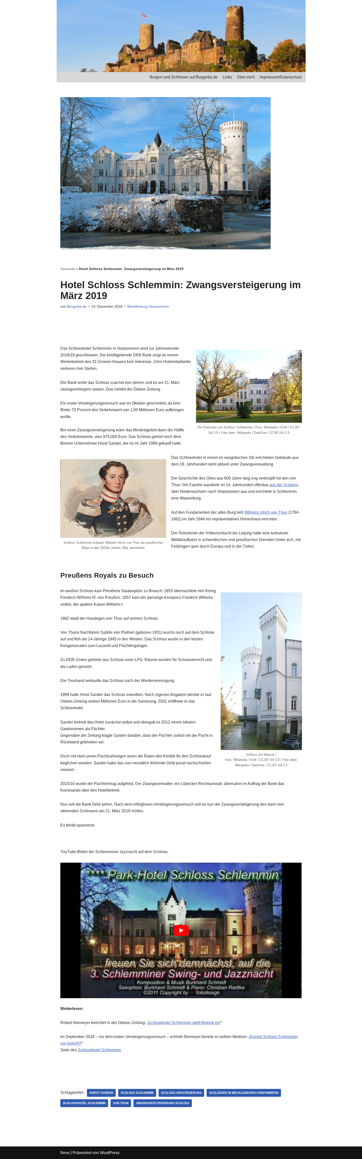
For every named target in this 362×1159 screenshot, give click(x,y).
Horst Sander (101, 1093)
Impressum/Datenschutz (281, 77)
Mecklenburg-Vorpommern (148, 306)
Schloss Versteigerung (181, 1093)
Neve (65, 1153)
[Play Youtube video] (181, 930)
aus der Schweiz (283, 485)
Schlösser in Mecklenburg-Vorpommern (244, 1093)
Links (227, 77)
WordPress (109, 1153)
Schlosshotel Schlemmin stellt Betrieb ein (184, 1023)
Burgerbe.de (76, 306)
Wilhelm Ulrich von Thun (265, 512)
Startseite (67, 269)
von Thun (121, 1103)
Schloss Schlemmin (137, 1093)
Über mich (246, 77)
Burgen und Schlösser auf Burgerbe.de (184, 77)
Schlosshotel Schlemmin (99, 1050)
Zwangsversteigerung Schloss (162, 1103)
